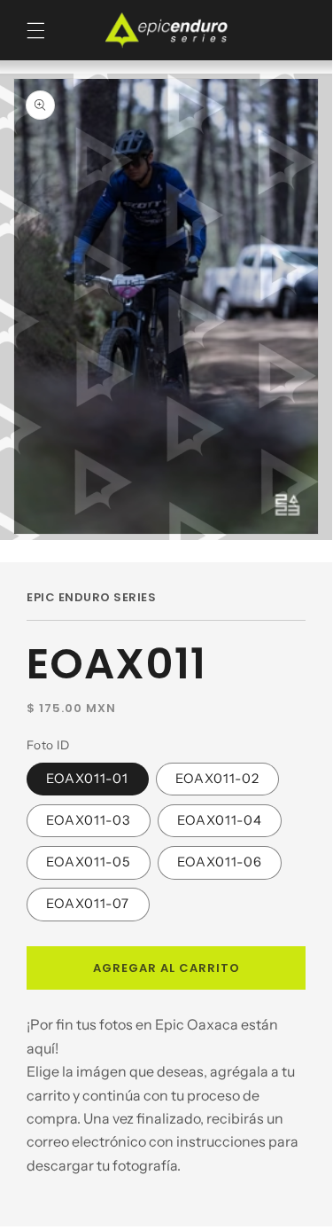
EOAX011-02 (217, 779)
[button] (36, 30)
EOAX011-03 (88, 820)
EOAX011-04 (220, 820)
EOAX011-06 (220, 862)
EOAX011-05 (88, 862)
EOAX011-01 (87, 779)
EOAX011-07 (88, 904)
